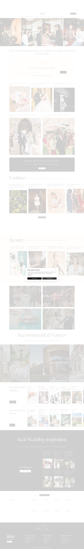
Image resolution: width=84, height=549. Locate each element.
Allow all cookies (34, 278)
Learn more (29, 275)
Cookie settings (49, 278)
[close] (56, 270)
